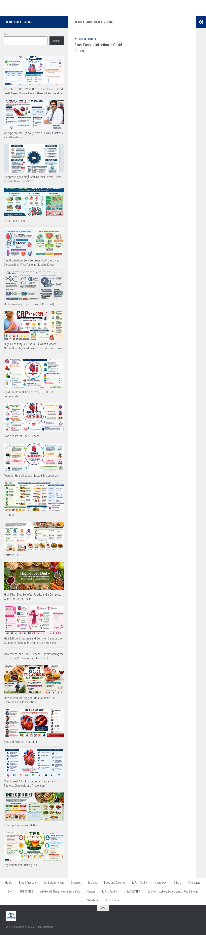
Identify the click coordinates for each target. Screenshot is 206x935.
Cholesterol (194, 882)
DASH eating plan (14, 221)
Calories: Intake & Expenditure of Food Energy (172, 891)
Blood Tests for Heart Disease (22, 436)
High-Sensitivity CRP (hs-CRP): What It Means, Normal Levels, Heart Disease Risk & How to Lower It (34, 348)
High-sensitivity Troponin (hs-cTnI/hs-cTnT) (29, 304)
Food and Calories (114, 882)
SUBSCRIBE (26, 891)
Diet (10, 891)
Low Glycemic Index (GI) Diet (21, 825)
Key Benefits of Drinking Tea (20, 865)
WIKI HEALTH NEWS (19, 22)
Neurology (160, 882)
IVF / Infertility (139, 882)
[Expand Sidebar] (201, 22)
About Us (111, 900)
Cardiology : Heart (54, 882)
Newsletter (93, 900)
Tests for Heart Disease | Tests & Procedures (31, 475)
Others (92, 39)
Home (8, 882)
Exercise (92, 882)
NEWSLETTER (132, 891)
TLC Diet (9, 515)
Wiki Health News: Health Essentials (60, 891)
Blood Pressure (27, 882)
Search (7, 34)
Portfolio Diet (12, 555)
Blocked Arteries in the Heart (21, 742)
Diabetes (76, 882)
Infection (80, 39)
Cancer (91, 891)
